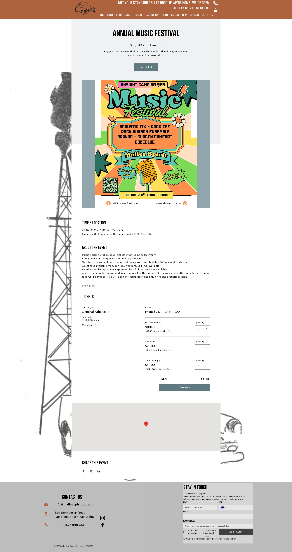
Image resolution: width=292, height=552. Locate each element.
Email (185, 512)
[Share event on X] (90, 471)
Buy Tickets (146, 67)
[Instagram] (102, 518)
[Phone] (215, 3)
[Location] (46, 514)
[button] (215, 10)
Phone (221, 502)
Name (185, 502)
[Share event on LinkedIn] (98, 471)
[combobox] (202, 329)
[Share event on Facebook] (83, 471)
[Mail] (46, 505)
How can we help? (189, 521)
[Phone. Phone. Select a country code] (223, 507)
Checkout (184, 387)
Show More (89, 285)
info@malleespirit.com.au (74, 504)
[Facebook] (102, 525)
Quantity (199, 322)
